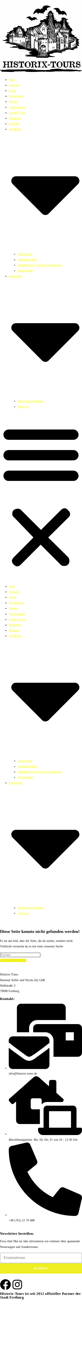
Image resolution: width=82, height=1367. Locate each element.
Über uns (23, 406)
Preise (12, 90)
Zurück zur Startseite (13, 960)
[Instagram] (17, 1284)
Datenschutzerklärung (30, 401)
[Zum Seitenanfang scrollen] (1, 1364)
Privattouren (16, 96)
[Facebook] (5, 1284)
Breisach (14, 123)
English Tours (17, 112)
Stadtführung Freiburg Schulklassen (39, 265)
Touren (13, 101)
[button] (41, 496)
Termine (14, 85)
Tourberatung (17, 107)
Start (12, 79)
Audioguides (25, 270)
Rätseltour (15, 118)
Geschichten (24, 254)
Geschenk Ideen (27, 259)
